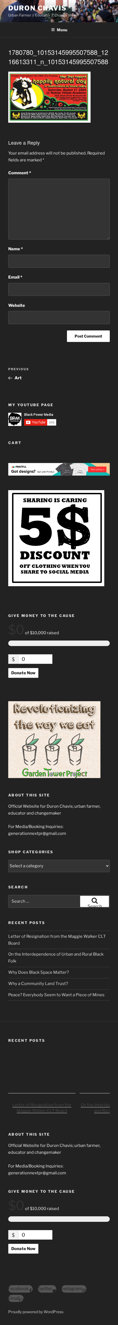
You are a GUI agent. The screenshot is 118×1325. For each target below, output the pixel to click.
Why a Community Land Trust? (38, 983)
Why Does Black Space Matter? (38, 972)
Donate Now (23, 672)
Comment (19, 172)
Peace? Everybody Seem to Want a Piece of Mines (56, 994)
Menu (62, 29)
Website (16, 305)
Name (15, 248)
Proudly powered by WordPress (35, 1311)
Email (15, 277)
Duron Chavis (37, 8)
